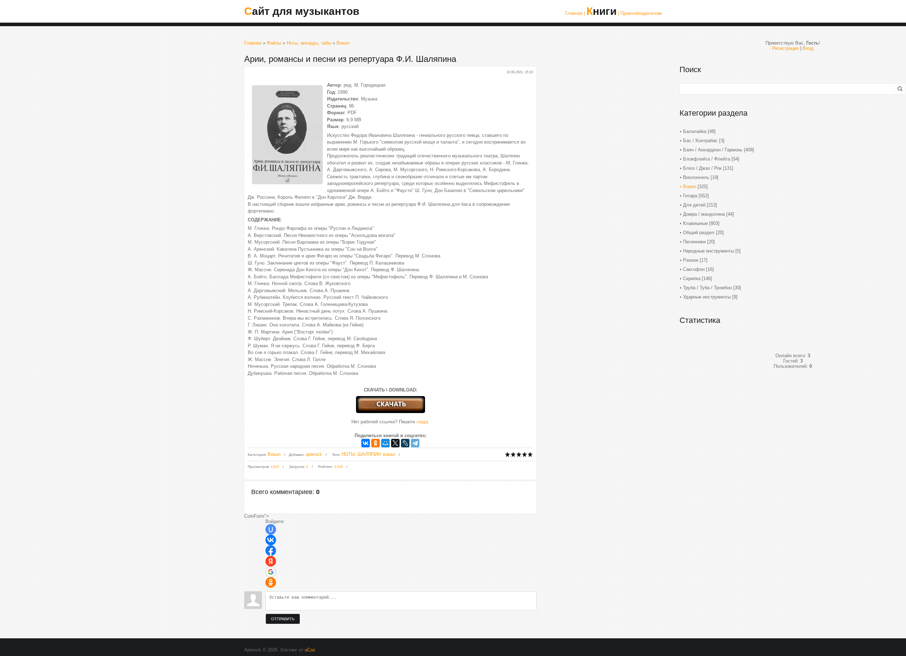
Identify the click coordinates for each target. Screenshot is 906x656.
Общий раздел (699, 232)
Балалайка (694, 131)
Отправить (282, 619)
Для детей (694, 205)
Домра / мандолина (704, 214)
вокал (389, 454)
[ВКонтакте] (365, 443)
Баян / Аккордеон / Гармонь (712, 149)
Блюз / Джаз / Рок (702, 168)
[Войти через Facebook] (270, 550)
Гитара (690, 195)
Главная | (575, 13)
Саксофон (694, 269)
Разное (690, 260)
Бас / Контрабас (700, 140)
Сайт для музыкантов (301, 11)
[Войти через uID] (270, 529)
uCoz (310, 649)
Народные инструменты (708, 251)
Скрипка (691, 278)
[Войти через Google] (270, 572)
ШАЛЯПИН (369, 454)
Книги (601, 11)
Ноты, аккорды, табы (309, 43)
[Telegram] (415, 443)
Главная (253, 43)
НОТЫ (348, 454)
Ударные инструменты (707, 297)
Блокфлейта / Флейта (706, 159)
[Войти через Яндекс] (270, 561)
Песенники (694, 241)
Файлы (274, 43)
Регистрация (785, 48)
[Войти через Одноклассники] (270, 582)
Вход (808, 48)
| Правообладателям (640, 13)
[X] (395, 443)
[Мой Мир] (385, 443)
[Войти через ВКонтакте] (270, 540)
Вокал (343, 43)
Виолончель (696, 177)
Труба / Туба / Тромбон (707, 287)
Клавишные (695, 223)
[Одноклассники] (375, 443)
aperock (314, 454)
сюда (422, 421)
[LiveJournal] (405, 443)
